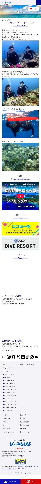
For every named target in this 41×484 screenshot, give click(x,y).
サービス (5, 415)
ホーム (4, 20)
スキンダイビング (9, 392)
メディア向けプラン (10, 404)
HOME (4, 364)
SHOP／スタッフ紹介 (27, 364)
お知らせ (5, 422)
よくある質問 (25, 422)
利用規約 (23, 428)
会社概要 (5, 425)
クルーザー (24, 415)
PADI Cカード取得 (9, 383)
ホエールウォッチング (10, 395)
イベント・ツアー (7, 368)
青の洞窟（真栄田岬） (10, 407)
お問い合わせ (11, 481)
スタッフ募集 (25, 425)
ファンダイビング (9, 374)
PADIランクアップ (9, 386)
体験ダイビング (8, 377)
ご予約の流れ (6, 418)
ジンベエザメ (8, 410)
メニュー (5, 371)
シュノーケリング (9, 380)
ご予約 (32, 481)
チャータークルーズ (10, 401)
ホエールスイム (8, 398)
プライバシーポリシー (9, 432)
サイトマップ (25, 432)
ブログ (23, 418)
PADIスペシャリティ (10, 389)
